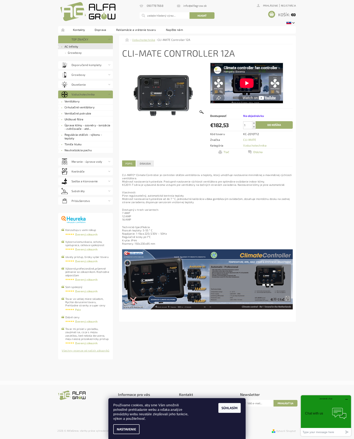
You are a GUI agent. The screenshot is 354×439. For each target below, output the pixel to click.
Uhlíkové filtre (74, 119)
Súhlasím (229, 408)
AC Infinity (71, 46)
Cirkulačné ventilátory (79, 107)
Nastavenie (126, 429)
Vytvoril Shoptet (286, 430)
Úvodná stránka (63, 29)
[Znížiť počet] (254, 127)
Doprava (100, 29)
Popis (128, 163)
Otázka (258, 152)
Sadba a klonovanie (84, 181)
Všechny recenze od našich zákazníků (85, 350)
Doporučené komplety (86, 65)
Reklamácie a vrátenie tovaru (136, 29)
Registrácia (288, 5)
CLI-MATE (249, 139)
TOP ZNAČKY (79, 39)
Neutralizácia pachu (78, 150)
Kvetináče (78, 171)
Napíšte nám (174, 29)
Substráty (78, 191)
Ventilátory (72, 101)
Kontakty (79, 29)
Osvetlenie (78, 84)
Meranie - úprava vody (86, 161)
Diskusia (145, 163)
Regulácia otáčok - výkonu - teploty (83, 136)
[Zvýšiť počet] (254, 123)
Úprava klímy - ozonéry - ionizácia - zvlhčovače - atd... (87, 127)
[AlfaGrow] (88, 11)
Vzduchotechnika (83, 94)
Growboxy (75, 52)
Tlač (226, 152)
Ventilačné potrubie (78, 113)
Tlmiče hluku (73, 144)
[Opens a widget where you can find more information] (326, 416)
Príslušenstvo (80, 201)
